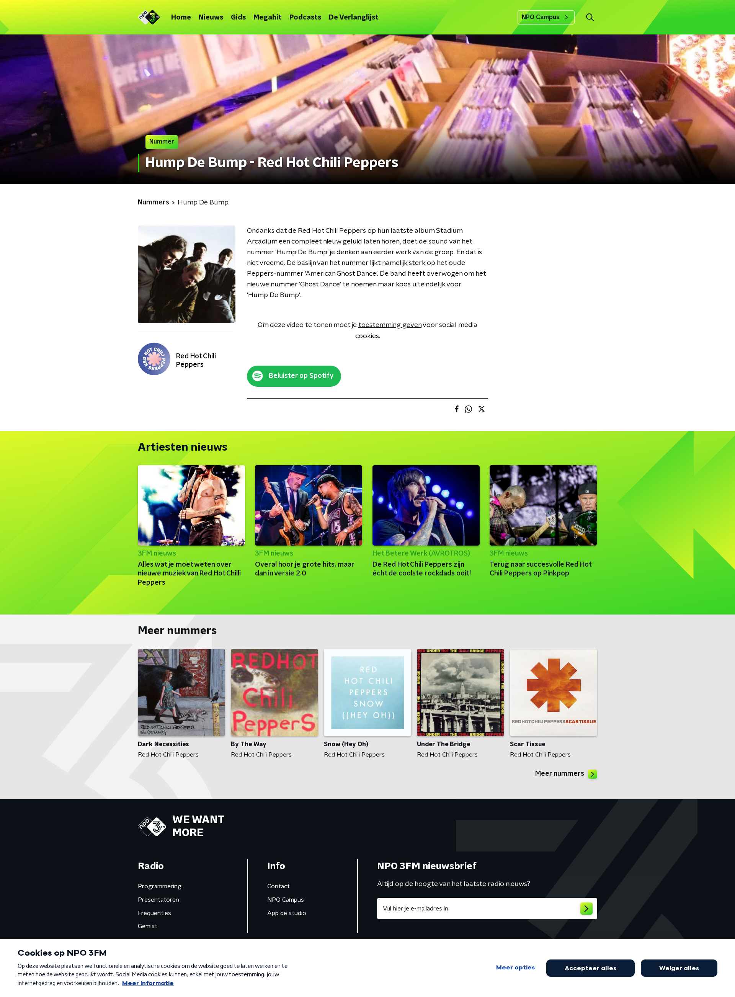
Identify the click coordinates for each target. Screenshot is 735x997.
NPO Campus (541, 17)
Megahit (267, 17)
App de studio (286, 913)
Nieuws (211, 17)
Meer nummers (559, 773)
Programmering (159, 886)
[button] (589, 17)
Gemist (147, 926)
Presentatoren (158, 900)
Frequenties (154, 913)
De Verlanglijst (354, 17)
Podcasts (305, 17)
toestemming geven (389, 325)
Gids (238, 17)
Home (181, 17)
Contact (278, 886)
